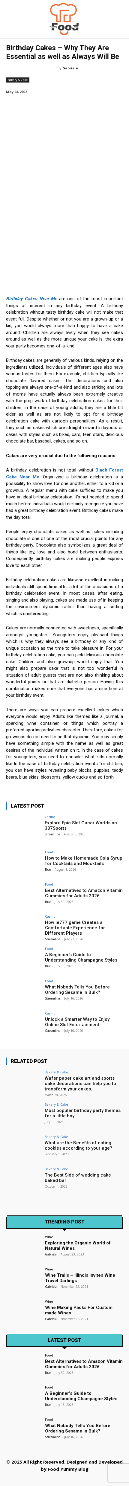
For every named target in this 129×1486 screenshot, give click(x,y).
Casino (50, 816)
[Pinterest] (64, 1479)
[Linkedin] (51, 1479)
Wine (49, 1236)
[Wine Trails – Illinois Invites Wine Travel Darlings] (23, 1280)
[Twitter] (78, 1479)
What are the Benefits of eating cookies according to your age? (78, 1145)
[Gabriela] (54, 68)
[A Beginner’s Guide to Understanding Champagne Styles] (23, 960)
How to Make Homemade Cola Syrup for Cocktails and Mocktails (83, 860)
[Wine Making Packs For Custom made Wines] (23, 1313)
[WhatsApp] (91, 1479)
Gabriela (70, 68)
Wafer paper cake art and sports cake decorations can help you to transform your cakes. (80, 1083)
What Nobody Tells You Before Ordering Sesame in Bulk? (77, 989)
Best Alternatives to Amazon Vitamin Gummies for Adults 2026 (84, 893)
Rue (48, 869)
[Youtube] (105, 1479)
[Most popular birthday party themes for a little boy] (23, 1116)
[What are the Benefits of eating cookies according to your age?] (23, 1148)
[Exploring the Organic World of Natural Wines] (23, 1248)
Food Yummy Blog (68, 1469)
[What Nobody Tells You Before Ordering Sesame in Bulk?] (23, 992)
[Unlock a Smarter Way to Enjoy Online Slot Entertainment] (23, 1024)
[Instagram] (37, 1479)
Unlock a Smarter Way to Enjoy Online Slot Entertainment (77, 1022)
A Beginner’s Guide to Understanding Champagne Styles (81, 957)
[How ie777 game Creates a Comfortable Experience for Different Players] (23, 928)
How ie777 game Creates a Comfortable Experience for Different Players (75, 928)
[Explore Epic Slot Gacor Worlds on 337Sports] (23, 828)
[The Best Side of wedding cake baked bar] (23, 1180)
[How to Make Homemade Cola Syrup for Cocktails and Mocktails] (23, 863)
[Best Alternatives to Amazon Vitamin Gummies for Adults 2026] (23, 896)
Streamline (52, 834)
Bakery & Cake (18, 80)
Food (49, 852)
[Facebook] (24, 1479)
